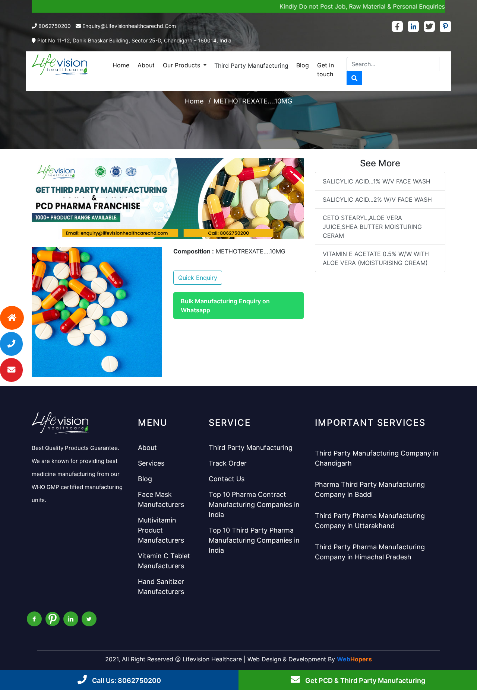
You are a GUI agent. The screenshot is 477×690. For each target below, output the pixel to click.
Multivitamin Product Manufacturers (161, 530)
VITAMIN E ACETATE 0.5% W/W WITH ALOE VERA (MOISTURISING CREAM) (376, 258)
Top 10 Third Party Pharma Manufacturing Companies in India (254, 540)
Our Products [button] (182, 65)
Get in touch (325, 69)
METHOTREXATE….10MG (253, 101)
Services (151, 463)
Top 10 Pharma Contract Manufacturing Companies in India (254, 504)
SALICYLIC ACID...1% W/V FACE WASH (376, 181)
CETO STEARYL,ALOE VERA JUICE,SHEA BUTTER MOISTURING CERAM (372, 226)
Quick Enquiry (197, 277)
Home (121, 65)
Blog (302, 65)
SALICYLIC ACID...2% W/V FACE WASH (377, 199)
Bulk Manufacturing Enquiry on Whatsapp (225, 305)
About (146, 65)
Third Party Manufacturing (251, 65)
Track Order (228, 463)
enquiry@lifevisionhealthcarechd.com (129, 26)
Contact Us (226, 479)
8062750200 (54, 26)
